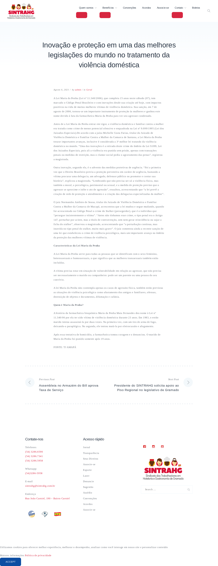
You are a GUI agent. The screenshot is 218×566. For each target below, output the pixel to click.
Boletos (196, 7)
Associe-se (163, 7)
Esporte (87, 470)
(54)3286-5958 (34, 473)
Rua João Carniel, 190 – (39, 498)
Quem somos (86, 7)
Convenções (129, 7)
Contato (179, 7)
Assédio (87, 492)
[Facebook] (145, 446)
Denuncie (88, 481)
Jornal (86, 447)
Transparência (91, 453)
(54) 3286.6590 (34, 451)
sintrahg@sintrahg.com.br (40, 485)
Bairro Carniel (61, 498)
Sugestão (88, 487)
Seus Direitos (90, 458)
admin (78, 90)
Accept (11, 562)
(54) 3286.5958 (34, 460)
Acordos (146, 7)
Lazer (86, 475)
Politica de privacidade (38, 555)
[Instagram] (154, 446)
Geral (89, 90)
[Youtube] (163, 446)
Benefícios (108, 7)
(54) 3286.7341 (34, 456)
